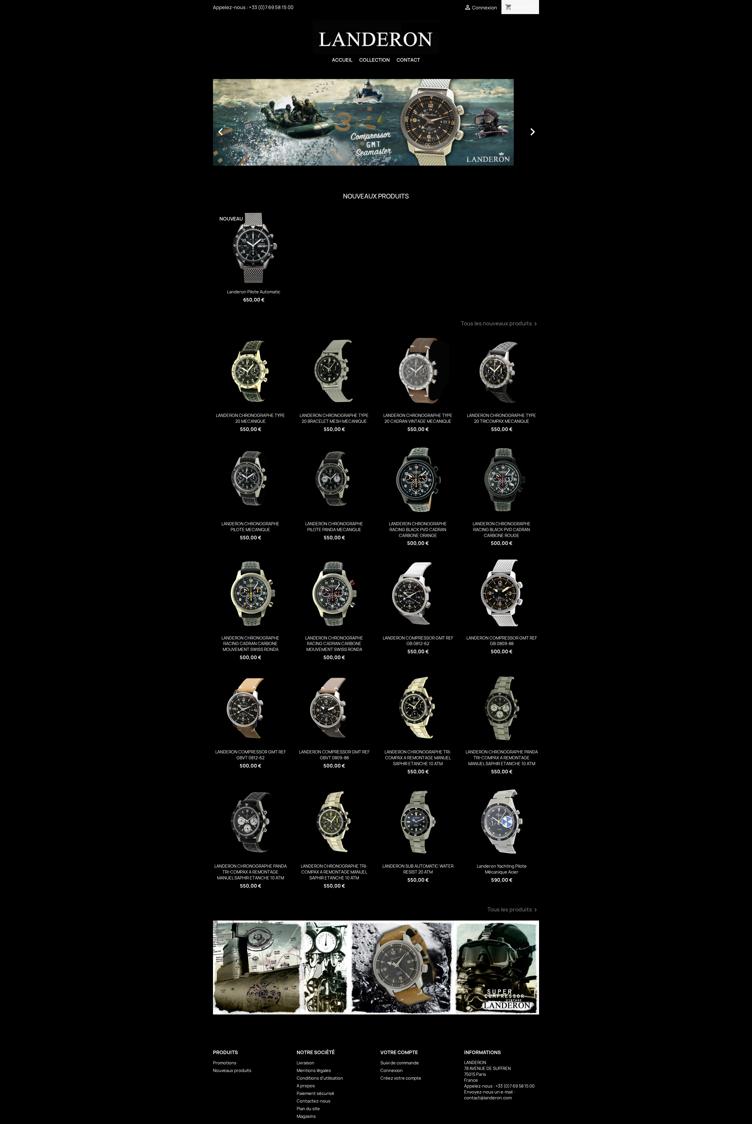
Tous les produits (513, 909)
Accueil (342, 60)
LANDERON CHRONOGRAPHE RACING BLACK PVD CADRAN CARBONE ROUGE (502, 529)
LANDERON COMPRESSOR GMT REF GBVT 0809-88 (334, 754)
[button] (237, 129)
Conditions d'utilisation (320, 1078)
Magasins (306, 1116)
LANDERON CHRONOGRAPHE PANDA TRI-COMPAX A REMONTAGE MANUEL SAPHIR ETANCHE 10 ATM (502, 757)
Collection (374, 60)
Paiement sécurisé (315, 1093)
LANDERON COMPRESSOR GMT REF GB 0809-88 (501, 641)
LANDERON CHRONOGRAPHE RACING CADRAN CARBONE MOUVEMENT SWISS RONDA (250, 643)
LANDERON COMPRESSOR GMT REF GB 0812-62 (418, 641)
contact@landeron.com (488, 1098)
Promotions (224, 1063)
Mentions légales (314, 1070)
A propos (306, 1085)
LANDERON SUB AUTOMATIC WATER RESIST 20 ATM (418, 869)
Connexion (391, 1070)
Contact (408, 60)
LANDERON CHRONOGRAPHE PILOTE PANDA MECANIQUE (334, 526)
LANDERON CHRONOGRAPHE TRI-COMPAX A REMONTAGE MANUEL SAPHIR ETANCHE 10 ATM (418, 757)
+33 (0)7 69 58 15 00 (271, 7)
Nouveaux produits (232, 1070)
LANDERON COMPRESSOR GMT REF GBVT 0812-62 (250, 754)
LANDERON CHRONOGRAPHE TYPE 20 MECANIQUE (250, 418)
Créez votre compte (400, 1078)
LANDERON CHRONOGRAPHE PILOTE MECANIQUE (250, 526)
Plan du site (308, 1108)
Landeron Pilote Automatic (253, 292)
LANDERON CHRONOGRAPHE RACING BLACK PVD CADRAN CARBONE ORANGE (418, 529)
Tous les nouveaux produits (500, 323)
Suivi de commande (399, 1063)
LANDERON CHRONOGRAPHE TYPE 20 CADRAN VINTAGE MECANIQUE (417, 418)
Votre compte (399, 1052)
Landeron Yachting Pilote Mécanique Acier (502, 869)
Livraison (305, 1063)
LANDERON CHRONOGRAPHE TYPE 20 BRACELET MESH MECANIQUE (334, 418)
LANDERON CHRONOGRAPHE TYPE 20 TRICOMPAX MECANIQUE (501, 418)
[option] (376, 129)
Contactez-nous (313, 1101)
